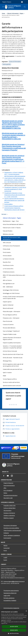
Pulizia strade (6, 249)
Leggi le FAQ (7, 595)
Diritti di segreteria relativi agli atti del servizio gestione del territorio (13, 365)
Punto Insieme (6, 252)
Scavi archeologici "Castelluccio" (11, 331)
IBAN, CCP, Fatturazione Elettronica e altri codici (14, 276)
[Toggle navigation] (3, 7)
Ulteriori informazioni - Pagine (15, 13)
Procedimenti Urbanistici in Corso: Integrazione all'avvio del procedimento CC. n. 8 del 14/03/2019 (14, 195)
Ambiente (6, 533)
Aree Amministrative (9, 485)
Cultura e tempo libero (9, 508)
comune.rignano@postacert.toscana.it (14, 581)
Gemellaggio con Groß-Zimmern (11, 293)
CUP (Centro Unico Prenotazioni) (11, 246)
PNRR (4, 376)
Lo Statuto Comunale (8, 259)
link (6, 623)
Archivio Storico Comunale (10, 351)
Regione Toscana (6, 2)
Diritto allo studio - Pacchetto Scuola (12, 358)
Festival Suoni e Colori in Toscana (11, 228)
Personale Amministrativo (10, 495)
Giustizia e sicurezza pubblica (11, 528)
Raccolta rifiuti (7, 262)
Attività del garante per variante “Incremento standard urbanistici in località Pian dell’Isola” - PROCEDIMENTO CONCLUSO (13, 136)
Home (3, 13)
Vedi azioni (4, 214)
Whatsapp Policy (7, 361)
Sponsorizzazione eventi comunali (12, 385)
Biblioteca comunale (8, 234)
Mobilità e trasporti (9, 518)
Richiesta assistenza (9, 598)
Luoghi (5, 557)
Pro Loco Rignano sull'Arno (10, 315)
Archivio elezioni (7, 256)
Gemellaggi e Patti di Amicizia (11, 290)
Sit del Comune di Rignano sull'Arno (13, 206)
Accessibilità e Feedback (10, 600)
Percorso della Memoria (9, 328)
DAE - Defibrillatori (8, 287)
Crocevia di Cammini (8, 324)
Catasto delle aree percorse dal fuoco (12, 369)
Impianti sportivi (7, 302)
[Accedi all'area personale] (21, 2)
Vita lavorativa (7, 510)
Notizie (5, 545)
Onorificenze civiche (8, 265)
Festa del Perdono (7, 231)
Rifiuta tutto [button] (14, 630)
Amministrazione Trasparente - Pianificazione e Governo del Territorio (14, 209)
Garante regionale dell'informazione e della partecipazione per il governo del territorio (14, 200)
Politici (5, 493)
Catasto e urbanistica (9, 515)
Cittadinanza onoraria (8, 272)
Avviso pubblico (8, 204)
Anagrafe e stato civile (9, 505)
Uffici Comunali (7, 242)
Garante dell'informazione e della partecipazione (11, 238)
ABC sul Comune (7, 280)
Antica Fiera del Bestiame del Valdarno (13, 224)
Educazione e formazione (10, 525)
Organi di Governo (8, 483)
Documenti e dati (8, 498)
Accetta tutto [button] (14, 626)
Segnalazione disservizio (10, 593)
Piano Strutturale (7, 321)
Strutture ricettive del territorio (11, 382)
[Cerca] (25, 7)
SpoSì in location (7, 372)
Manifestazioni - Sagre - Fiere (11, 221)
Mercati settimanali (8, 308)
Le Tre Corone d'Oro (8, 269)
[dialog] (14, 622)
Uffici (5, 488)
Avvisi (5, 550)
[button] (14, 633)
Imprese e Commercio (9, 513)
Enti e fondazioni (8, 490)
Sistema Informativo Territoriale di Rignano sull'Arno (12, 338)
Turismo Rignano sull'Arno (10, 379)
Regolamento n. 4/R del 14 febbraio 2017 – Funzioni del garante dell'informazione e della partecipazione (14, 174)
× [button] (26, 611)
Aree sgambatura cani (8, 283)
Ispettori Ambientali (8, 305)
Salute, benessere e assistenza (12, 535)
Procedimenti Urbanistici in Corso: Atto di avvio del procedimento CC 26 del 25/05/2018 (15, 189)
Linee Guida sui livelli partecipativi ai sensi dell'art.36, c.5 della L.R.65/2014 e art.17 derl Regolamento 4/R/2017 (14, 180)
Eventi (5, 560)
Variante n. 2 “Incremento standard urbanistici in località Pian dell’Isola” (12, 347)
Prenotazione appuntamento (11, 590)
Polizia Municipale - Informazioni (11, 311)
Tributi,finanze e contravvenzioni (12, 530)
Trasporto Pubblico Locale (9, 334)
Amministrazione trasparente (11, 608)
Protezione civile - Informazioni (11, 318)
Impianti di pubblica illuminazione (12, 343)
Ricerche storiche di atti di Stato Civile (13, 354)
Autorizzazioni (7, 538)
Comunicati (7, 548)
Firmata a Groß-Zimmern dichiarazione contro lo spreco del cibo (13, 297)
